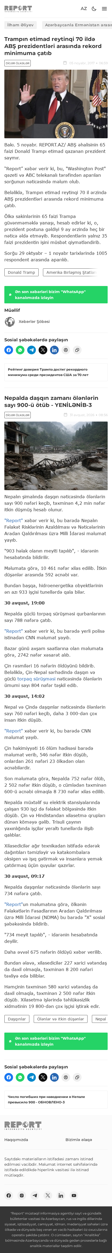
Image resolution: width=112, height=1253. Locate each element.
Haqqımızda (16, 1139)
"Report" (13, 520)
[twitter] (43, 350)
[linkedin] (54, 350)
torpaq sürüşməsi (36, 678)
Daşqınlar (17, 1019)
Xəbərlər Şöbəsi (34, 321)
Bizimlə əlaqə (79, 1139)
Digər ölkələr (17, 63)
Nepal (100, 1019)
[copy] (77, 350)
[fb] (8, 350)
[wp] (20, 350)
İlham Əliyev (20, 25)
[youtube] (74, 1195)
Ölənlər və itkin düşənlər (60, 1019)
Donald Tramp (21, 272)
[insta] (21, 1195)
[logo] (18, 8)
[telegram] (31, 350)
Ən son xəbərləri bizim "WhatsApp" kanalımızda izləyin (50, 294)
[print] (65, 350)
